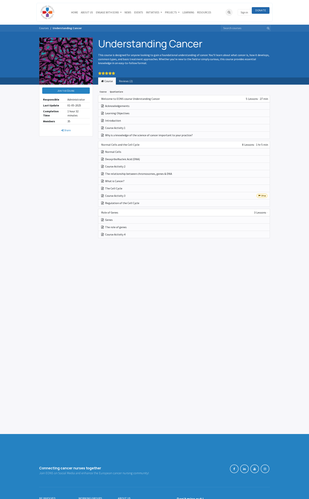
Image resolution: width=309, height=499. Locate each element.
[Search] (267, 28)
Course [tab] (108, 81)
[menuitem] (74, 12)
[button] (229, 12)
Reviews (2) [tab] (126, 81)
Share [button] (67, 130)
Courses (44, 28)
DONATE (260, 10)
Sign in (244, 12)
